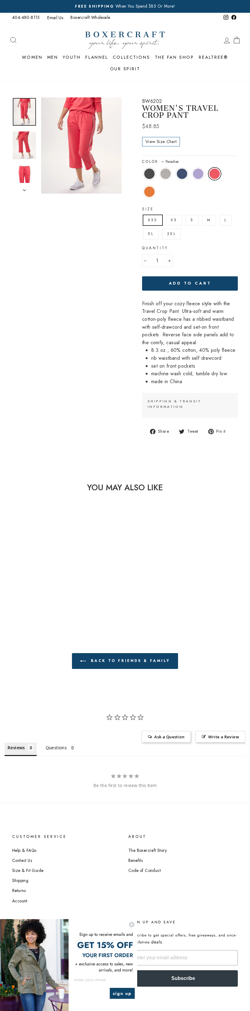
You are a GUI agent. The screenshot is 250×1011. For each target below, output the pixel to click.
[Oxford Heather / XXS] (36, 583)
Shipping (20, 880)
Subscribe (183, 978)
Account (19, 901)
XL (151, 233)
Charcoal (149, 174)
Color (160, 161)
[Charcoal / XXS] (28, 583)
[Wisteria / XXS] (28, 590)
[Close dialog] (132, 925)
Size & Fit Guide (27, 870)
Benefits (135, 860)
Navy (182, 174)
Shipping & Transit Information (175, 404)
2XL (171, 233)
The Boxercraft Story (147, 850)
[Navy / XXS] (45, 583)
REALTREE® (213, 57)
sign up (122, 993)
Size (148, 209)
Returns (19, 890)
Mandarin (149, 192)
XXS (153, 220)
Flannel (96, 57)
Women (32, 57)
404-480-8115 (26, 17)
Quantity (155, 248)
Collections (131, 57)
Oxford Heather (165, 174)
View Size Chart (161, 141)
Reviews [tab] (16, 747)
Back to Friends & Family (129, 660)
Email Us (55, 18)
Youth (72, 57)
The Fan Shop (175, 57)
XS (174, 220)
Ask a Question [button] (169, 737)
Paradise (215, 174)
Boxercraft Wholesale (90, 17)
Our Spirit (125, 69)
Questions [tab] (56, 747)
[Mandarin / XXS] (45, 590)
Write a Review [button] (223, 737)
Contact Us (22, 860)
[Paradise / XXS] (36, 590)
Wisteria (198, 174)
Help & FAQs (24, 850)
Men (52, 57)
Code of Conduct (144, 870)
